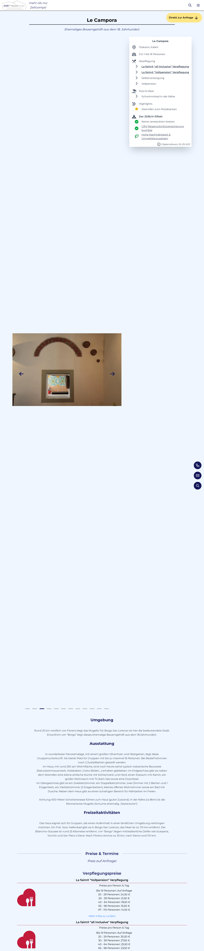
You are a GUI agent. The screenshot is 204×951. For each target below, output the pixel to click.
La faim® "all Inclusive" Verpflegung (165, 66)
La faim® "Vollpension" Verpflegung (165, 72)
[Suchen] (190, 5)
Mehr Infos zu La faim (102, 916)
